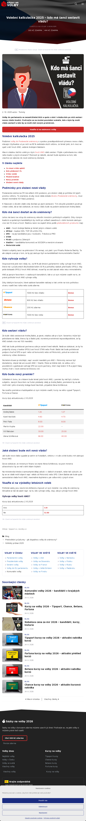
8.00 (40, 422)
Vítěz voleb (11, 174)
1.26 (40, 412)
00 (65, 431)
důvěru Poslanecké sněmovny (64, 196)
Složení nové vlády (15, 182)
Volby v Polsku (66, 561)
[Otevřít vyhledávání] (76, 4)
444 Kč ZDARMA (51, 30)
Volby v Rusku (66, 565)
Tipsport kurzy (51, 756)
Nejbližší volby (8, 756)
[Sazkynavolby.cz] (10, 4)
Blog (7, 536)
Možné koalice (12, 177)
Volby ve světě (8, 763)
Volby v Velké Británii (42, 568)
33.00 (40, 431)
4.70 (63, 417)
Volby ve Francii (40, 565)
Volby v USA (38, 558)
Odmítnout (43, 807)
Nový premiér (12, 180)
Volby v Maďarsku (67, 568)
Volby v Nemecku (67, 558)
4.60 (40, 417)
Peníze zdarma (9, 743)
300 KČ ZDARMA (35, 30)
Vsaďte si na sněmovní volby (43, 129)
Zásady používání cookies (33, 818)
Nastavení (43, 813)
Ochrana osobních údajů (52, 818)
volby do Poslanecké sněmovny (24, 141)
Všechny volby (8, 766)
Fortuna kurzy (51, 766)
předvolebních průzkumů (68, 223)
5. (63, 431)
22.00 (40, 426)
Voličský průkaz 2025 (14, 543)
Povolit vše (43, 800)
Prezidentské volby (15, 561)
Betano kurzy (51, 763)
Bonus (71, 293)
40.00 (64, 436)
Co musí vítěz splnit (15, 168)
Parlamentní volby (15, 558)
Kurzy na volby (52, 771)
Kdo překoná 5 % (14, 171)
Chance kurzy (51, 760)
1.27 (63, 412)
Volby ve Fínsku (40, 571)
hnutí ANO (39, 152)
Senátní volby (13, 565)
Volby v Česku (8, 760)
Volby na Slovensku (41, 561)
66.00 (40, 436)
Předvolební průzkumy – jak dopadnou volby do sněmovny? (31, 540)
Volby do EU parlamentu (17, 568)
